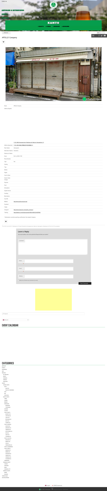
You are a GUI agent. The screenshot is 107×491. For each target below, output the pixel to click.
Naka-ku (35, 226)
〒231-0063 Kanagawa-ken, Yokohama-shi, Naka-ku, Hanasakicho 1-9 (29, 142)
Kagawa (6, 474)
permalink (57, 226)
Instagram (97, 36)
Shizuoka (5, 381)
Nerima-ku (7, 451)
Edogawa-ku (8, 419)
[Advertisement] (53, 300)
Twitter (102, 36)
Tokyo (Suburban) (8, 446)
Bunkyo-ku (8, 414)
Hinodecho (24, 226)
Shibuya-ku (8, 455)
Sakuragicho (40, 226)
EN (6, 1)
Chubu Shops (6, 384)
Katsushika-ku (8, 431)
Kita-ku (7, 433)
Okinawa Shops (6, 462)
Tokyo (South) (7, 438)
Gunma (5, 400)
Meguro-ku (8, 439)
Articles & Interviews (13, 10)
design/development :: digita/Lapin (60, 489)
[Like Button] (3, 42)
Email (21, 269)
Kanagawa (6, 403)
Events (5, 18)
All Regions (6, 374)
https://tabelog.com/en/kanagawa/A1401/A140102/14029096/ (27, 212)
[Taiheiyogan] (53, 5)
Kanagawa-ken (30, 226)
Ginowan (6, 465)
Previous (5, 32)
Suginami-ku (8, 458)
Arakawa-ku (8, 427)
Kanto (41, 26)
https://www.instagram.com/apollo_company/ (23, 209)
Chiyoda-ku (8, 415)
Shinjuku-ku (8, 457)
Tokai (48, 26)
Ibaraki (6, 402)
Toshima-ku (8, 436)
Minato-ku (7, 441)
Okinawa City (7, 469)
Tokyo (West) (7, 448)
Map (3, 371)
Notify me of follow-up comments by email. (28, 280)
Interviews (4, 369)
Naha (5, 467)
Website (21, 276)
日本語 (3, 1)
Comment (21, 240)
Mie (5, 393)
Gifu (5, 391)
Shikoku (56, 26)
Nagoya (7, 388)
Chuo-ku (7, 417)
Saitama (6, 408)
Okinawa (65, 26)
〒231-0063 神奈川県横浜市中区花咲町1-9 (23, 145)
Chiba (5, 398)
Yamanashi (6, 460)
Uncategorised (5, 477)
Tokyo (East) (7, 412)
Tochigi (6, 410)
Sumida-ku (7, 422)
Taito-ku (7, 434)
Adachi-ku (7, 426)
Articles (4, 366)
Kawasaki (7, 405)
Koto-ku (7, 421)
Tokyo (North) (7, 424)
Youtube (93, 36)
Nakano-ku (8, 450)
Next (99, 32)
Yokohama (15, 226)
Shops (4, 14)
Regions (4, 372)
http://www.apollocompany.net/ (20, 201)
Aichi (5, 386)
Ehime (5, 472)
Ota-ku (7, 443)
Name (21, 261)
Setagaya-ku (8, 453)
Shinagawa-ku (8, 445)
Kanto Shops (6, 396)
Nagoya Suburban (9, 390)
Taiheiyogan (5, 475)
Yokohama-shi (46, 226)
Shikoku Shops (6, 470)
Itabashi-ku (8, 429)
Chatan (6, 463)
